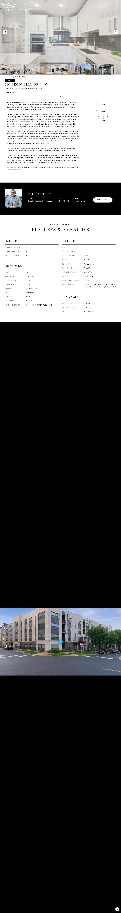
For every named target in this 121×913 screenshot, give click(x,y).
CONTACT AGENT (103, 200)
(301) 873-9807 (63, 201)
